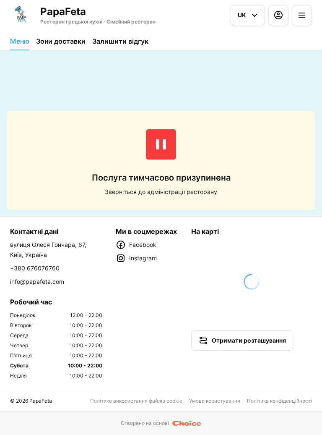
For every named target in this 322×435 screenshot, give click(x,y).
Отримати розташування (249, 340)
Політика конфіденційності (279, 401)
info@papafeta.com (37, 281)
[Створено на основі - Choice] (186, 423)
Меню (19, 41)
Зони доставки (61, 41)
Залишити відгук (120, 41)
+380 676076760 (35, 268)
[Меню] (302, 15)
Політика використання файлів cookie (136, 401)
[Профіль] (278, 15)
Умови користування (214, 401)
